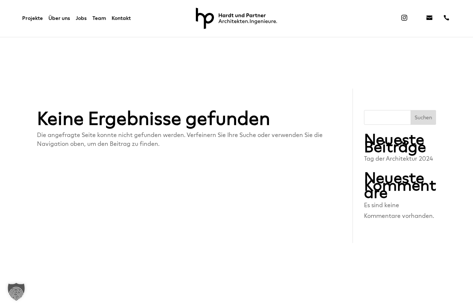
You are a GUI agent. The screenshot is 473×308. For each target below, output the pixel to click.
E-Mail (429, 20)
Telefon (446, 20)
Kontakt (121, 18)
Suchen (423, 117)
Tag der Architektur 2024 (398, 158)
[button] (16, 292)
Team (99, 18)
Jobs (81, 18)
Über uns (59, 18)
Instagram (404, 20)
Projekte (32, 18)
